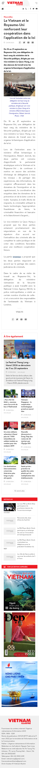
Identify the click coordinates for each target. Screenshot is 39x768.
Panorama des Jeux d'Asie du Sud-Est (24, 519)
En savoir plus (20, 491)
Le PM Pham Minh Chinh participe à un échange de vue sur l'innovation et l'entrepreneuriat (26, 531)
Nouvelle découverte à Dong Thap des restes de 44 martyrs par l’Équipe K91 (27, 438)
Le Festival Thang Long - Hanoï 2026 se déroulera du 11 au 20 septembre (18, 365)
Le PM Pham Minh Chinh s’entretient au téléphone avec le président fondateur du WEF (19, 544)
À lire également (13, 336)
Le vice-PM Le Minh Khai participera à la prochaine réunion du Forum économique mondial (19, 508)
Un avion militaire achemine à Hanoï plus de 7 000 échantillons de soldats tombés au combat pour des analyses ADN (11, 439)
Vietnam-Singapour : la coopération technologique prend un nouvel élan (27, 406)
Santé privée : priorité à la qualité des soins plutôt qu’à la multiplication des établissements (28, 472)
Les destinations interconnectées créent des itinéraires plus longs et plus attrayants (10, 472)
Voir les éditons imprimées (17, 567)
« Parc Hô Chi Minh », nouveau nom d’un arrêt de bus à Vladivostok (11, 403)
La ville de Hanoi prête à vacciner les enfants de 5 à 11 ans (26, 556)
